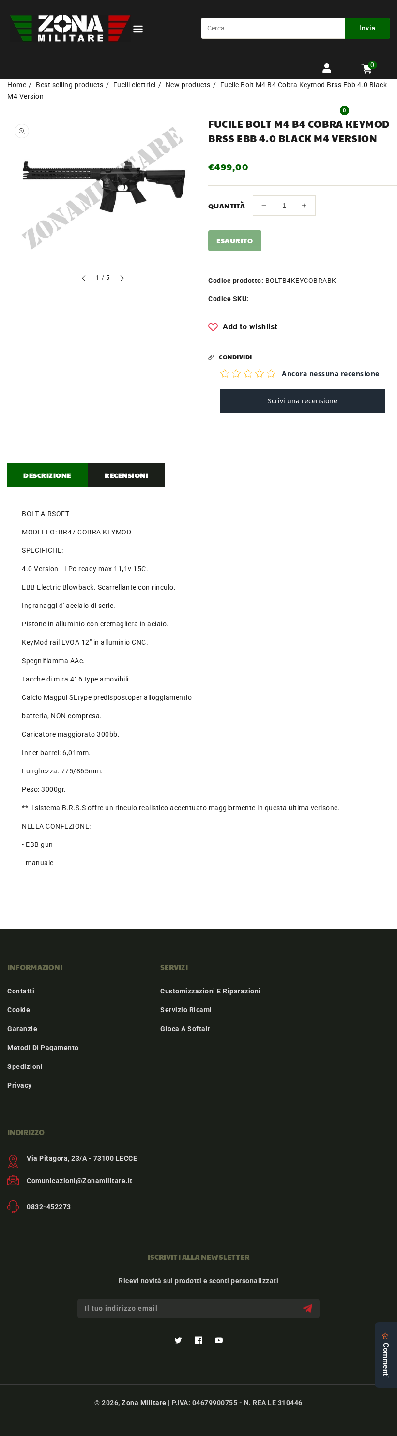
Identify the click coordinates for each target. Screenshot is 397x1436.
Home (16, 85)
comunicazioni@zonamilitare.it (80, 1180)
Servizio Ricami (186, 1010)
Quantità (226, 205)
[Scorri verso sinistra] (84, 279)
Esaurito (234, 240)
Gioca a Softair (185, 1029)
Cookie (18, 1010)
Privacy (19, 1085)
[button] (138, 30)
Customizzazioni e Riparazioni (210, 991)
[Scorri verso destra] (121, 279)
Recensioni (126, 475)
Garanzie (22, 1029)
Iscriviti (309, 1308)
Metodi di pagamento (43, 1047)
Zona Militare (144, 1402)
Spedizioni (25, 1066)
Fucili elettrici (134, 85)
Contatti (20, 991)
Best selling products (70, 85)
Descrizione (47, 475)
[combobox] (295, 28)
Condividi (235, 357)
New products (188, 85)
